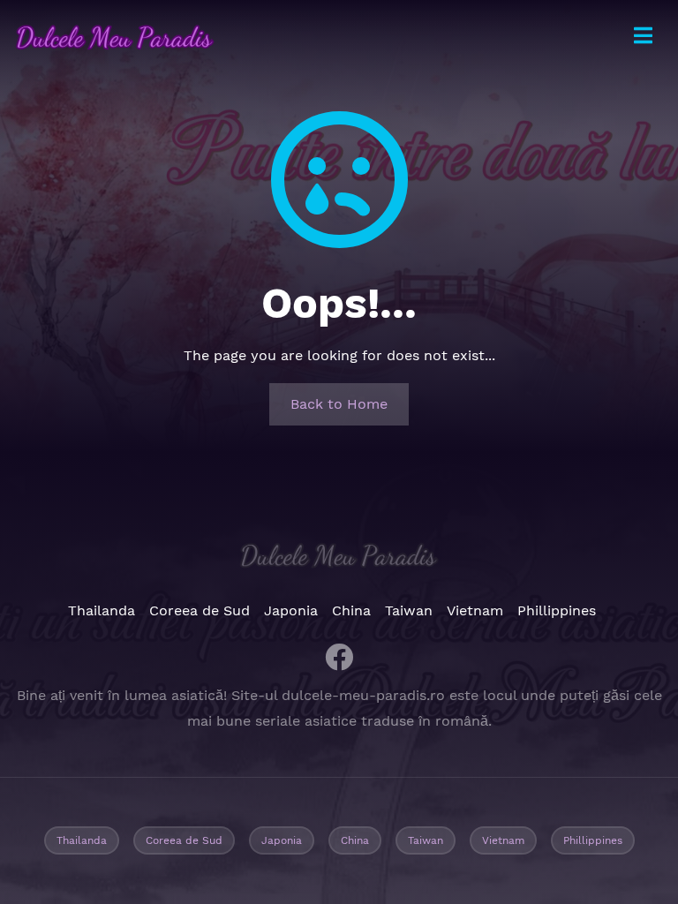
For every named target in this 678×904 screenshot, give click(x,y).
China (351, 610)
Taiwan (409, 610)
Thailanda (101, 610)
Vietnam (475, 610)
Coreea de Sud (199, 610)
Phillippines (556, 610)
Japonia (291, 610)
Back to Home (339, 404)
